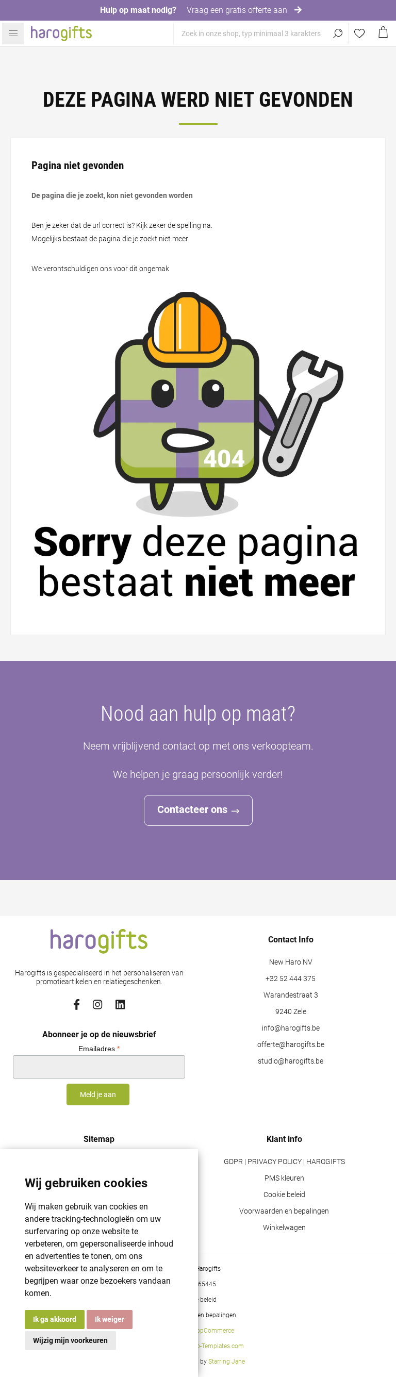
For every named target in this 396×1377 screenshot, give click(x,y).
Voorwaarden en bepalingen (284, 1211)
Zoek (337, 33)
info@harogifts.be (291, 1028)
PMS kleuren (284, 1178)
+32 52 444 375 (291, 978)
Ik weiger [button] (109, 1319)
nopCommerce (213, 1330)
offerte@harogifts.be (290, 1044)
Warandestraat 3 (290, 995)
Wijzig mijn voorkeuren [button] (70, 1340)
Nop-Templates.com (216, 1346)
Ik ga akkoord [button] (54, 1319)
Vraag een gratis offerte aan (238, 10)
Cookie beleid (284, 1194)
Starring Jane (226, 1361)
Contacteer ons (192, 809)
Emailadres (99, 1048)
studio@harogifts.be (290, 1061)
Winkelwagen (284, 1227)
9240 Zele (290, 1011)
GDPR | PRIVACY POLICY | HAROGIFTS (284, 1161)
